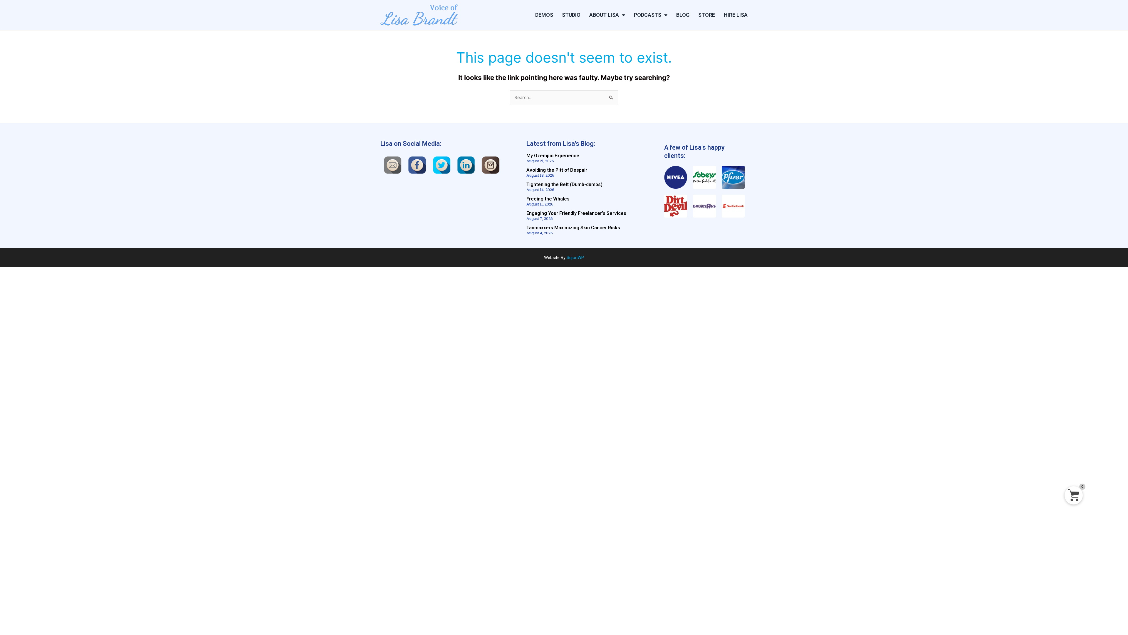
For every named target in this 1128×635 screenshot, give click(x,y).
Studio (571, 15)
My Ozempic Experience (552, 155)
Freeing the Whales (548, 199)
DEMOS (544, 15)
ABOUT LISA (604, 15)
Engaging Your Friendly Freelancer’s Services (576, 213)
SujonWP (575, 257)
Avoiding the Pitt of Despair (556, 170)
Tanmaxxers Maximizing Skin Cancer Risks (573, 227)
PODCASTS (647, 15)
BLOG (682, 15)
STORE (706, 15)
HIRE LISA (736, 15)
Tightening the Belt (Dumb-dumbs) (564, 184)
